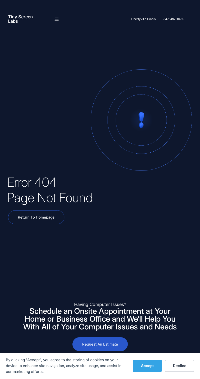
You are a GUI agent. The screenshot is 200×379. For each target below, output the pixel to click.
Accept (147, 365)
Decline (179, 365)
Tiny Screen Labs (20, 19)
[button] (56, 19)
